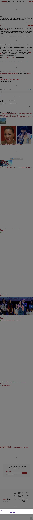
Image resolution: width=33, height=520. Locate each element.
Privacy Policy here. (18, 510)
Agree (12, 512)
